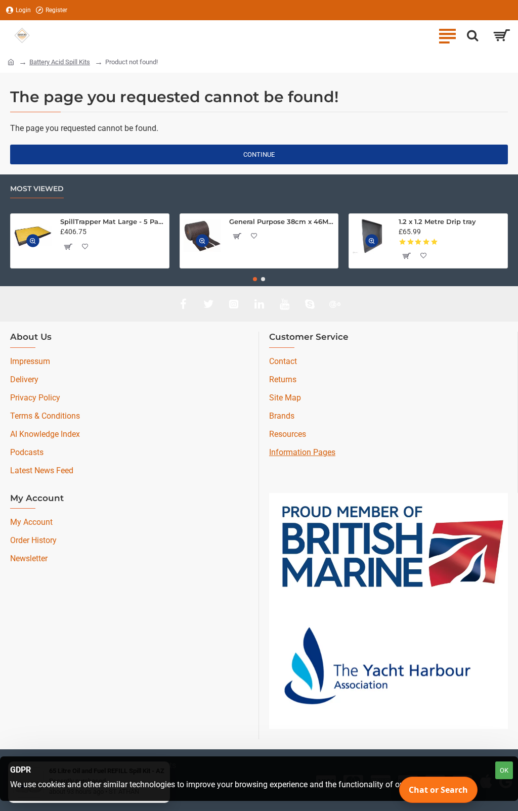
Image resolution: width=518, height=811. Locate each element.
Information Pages (302, 452)
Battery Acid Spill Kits (59, 62)
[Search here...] (472, 35)
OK (504, 770)
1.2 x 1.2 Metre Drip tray (437, 221)
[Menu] (447, 35)
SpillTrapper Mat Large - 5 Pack (112, 221)
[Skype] (309, 304)
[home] (11, 61)
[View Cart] (501, 35)
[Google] (335, 304)
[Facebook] (183, 304)
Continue (259, 154)
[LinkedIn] (259, 304)
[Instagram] (234, 304)
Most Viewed (37, 189)
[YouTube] (284, 304)
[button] (33, 241)
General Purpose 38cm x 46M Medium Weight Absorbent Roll (281, 221)
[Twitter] (208, 304)
